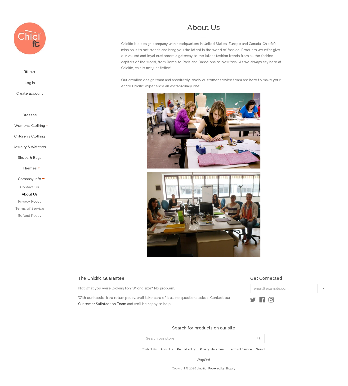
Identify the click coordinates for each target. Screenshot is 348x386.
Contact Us (29, 187)
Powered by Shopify (221, 368)
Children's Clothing (29, 136)
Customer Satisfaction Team (102, 304)
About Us (30, 194)
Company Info (29, 179)
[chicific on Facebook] (262, 301)
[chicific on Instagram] (271, 301)
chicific (201, 368)
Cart (31, 72)
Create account (29, 93)
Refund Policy (29, 215)
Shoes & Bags (29, 157)
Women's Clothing (29, 126)
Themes (29, 168)
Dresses (29, 115)
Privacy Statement (212, 349)
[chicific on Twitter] (253, 301)
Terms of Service (29, 208)
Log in (30, 83)
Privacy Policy (29, 201)
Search (261, 349)
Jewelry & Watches (29, 147)
